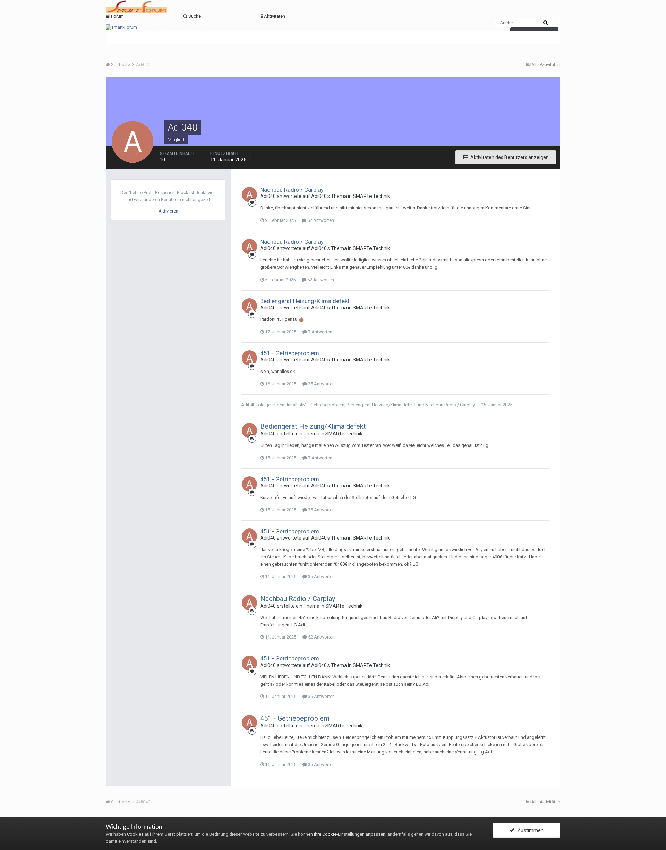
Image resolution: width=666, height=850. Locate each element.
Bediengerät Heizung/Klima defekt (305, 301)
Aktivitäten (198, 24)
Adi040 (268, 196)
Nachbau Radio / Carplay (292, 189)
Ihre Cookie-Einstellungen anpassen (349, 834)
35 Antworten (321, 383)
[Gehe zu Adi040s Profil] (249, 194)
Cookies (135, 834)
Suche (160, 24)
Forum (127, 24)
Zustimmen (529, 830)
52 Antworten (320, 220)
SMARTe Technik (371, 196)
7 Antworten (319, 331)
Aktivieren (168, 211)
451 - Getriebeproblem (289, 353)
